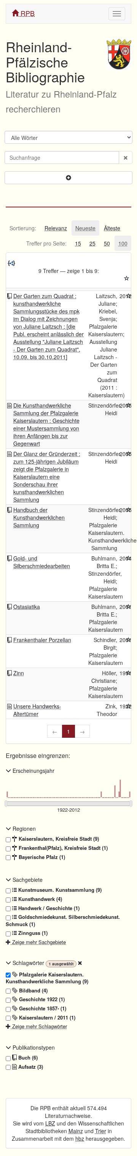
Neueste (85, 228)
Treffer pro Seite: (46, 243)
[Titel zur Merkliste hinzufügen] (128, 296)
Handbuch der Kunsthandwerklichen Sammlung (39, 517)
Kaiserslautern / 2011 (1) (46, 1017)
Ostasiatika (26, 606)
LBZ (50, 1123)
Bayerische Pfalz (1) (41, 857)
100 (122, 243)
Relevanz (56, 228)
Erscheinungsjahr (32, 770)
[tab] (23, 228)
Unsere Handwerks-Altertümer (37, 710)
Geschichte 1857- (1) (42, 1008)
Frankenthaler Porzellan (42, 640)
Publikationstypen (33, 1047)
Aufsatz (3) (30, 1066)
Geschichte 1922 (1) (41, 999)
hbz (79, 1138)
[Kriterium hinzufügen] (68, 177)
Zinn (18, 673)
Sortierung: (23, 228)
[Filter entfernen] (80, 963)
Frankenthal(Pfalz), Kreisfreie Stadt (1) (62, 848)
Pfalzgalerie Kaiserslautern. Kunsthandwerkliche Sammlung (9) (47, 978)
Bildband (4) (33, 990)
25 (92, 243)
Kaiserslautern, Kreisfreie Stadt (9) (58, 838)
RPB (27, 13)
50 (107, 243)
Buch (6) (27, 1057)
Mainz (75, 1131)
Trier (100, 1131)
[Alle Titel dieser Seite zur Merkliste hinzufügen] (126, 278)
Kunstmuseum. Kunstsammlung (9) (59, 889)
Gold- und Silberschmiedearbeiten (41, 562)
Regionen (23, 828)
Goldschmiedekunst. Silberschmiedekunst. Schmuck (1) (63, 921)
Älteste (112, 228)
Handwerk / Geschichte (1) (48, 908)
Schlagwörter (28, 963)
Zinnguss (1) (32, 933)
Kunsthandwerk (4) (39, 899)
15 (78, 243)
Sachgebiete (27, 879)
